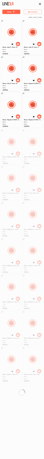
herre (35, 17)
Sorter (9, 12)
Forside (30, 17)
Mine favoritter (32, 12)
